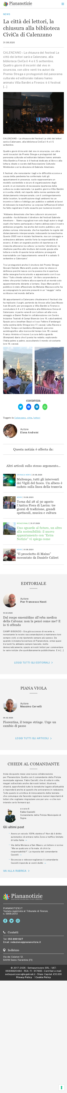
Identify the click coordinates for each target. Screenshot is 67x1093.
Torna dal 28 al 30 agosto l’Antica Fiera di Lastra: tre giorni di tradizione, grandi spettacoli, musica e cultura (36, 507)
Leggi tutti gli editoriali (32, 662)
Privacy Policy (24, 977)
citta (29, 417)
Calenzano (20, 417)
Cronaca (21, 475)
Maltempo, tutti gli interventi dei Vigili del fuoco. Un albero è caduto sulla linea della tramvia (39, 482)
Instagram (18, 921)
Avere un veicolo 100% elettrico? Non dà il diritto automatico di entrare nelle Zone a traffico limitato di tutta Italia (37, 836)
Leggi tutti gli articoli (32, 738)
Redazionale (23, 523)
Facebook (6, 921)
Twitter (12, 921)
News (6, 14)
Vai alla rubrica (15, 870)
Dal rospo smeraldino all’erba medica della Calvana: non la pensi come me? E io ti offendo (31, 621)
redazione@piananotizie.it (25, 942)
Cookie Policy (43, 977)
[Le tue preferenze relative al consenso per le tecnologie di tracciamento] (62, 1088)
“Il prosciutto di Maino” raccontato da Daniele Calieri (38, 555)
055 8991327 (15, 939)
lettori (36, 417)
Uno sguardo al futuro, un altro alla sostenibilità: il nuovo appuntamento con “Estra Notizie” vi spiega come (39, 533)
